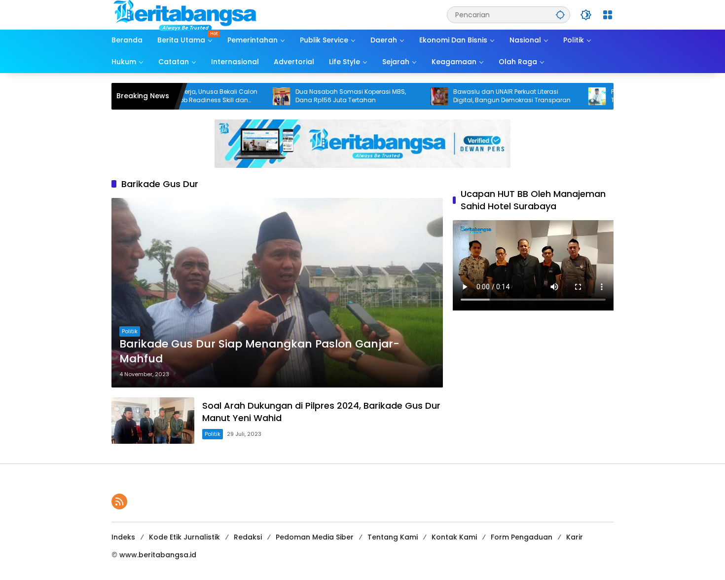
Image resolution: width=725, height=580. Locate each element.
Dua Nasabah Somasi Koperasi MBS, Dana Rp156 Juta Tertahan (322, 96)
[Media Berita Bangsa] (185, 14)
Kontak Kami (454, 537)
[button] (560, 14)
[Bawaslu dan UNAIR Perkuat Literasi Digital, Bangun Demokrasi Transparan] (411, 96)
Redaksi (248, 537)
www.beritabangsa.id (157, 555)
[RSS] (119, 501)
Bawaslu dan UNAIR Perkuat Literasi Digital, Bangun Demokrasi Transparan (484, 96)
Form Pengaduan (521, 537)
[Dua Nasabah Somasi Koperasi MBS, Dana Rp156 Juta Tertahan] (253, 96)
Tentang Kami (392, 537)
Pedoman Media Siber (315, 537)
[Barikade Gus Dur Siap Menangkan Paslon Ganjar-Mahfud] (277, 292)
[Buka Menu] (608, 15)
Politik (130, 331)
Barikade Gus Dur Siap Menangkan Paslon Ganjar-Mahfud (259, 352)
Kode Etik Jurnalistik (184, 537)
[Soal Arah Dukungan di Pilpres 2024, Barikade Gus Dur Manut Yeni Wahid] (152, 420)
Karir (574, 537)
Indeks (123, 537)
